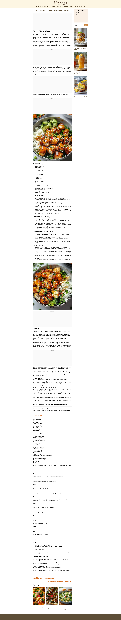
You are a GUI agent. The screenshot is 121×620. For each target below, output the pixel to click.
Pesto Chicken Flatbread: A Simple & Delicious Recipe (52, 607)
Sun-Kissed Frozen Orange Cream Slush (79, 73)
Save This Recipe (38, 415)
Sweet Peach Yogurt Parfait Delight (80, 49)
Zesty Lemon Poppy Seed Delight (81, 97)
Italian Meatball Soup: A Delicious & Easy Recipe (39, 607)
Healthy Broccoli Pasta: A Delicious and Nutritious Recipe (65, 608)
